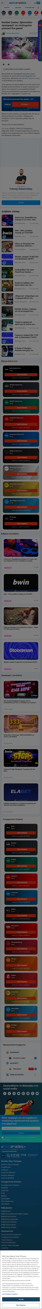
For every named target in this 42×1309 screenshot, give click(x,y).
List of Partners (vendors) (10, 1294)
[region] (21, 1279)
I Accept (20, 1299)
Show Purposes (21, 1305)
